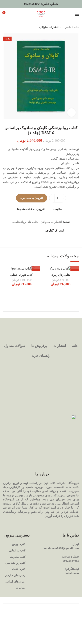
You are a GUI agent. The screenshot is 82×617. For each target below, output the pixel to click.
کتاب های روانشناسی (25, 221)
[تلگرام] (20, 230)
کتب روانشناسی (15, 562)
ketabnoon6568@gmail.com (61, 548)
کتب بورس (18, 544)
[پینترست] (31, 230)
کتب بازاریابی (17, 550)
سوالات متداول (14, 345)
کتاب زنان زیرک (60, 274)
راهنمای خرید (41, 355)
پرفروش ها (39, 345)
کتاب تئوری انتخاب (21, 274)
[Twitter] (36, 230)
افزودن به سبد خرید (31, 198)
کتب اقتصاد (18, 569)
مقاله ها (20, 587)
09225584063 (32, 3)
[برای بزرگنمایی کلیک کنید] (71, 112)
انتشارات (59, 345)
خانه (76, 27)
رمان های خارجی (14, 575)
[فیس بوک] (41, 230)
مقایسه (57, 209)
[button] (74, 267)
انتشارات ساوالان (49, 27)
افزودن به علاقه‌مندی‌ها (31, 209)
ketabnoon (72, 573)
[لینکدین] (25, 230)
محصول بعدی (5, 27)
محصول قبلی (14, 27)
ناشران (66, 27)
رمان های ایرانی (15, 581)
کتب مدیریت (17, 556)
